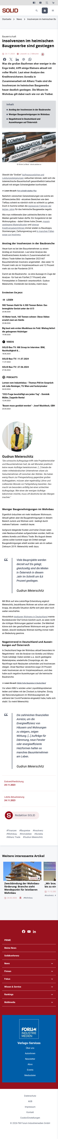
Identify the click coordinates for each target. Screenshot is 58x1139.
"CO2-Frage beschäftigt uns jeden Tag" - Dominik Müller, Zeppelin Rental (26, 396)
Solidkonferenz (11, 955)
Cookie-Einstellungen (30, 1118)
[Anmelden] (45, 10)
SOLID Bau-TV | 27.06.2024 (15, 367)
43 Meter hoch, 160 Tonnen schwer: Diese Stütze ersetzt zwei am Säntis (26, 318)
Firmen (7, 971)
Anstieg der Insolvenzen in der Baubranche (30, 109)
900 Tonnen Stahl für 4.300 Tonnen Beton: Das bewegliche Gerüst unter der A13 (24, 307)
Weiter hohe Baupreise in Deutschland (31, 683)
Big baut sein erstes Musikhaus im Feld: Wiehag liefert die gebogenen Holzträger (28, 330)
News (19, 19)
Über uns (30, 1048)
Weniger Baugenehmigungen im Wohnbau (29, 114)
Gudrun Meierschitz (33, 837)
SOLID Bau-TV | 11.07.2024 (15, 359)
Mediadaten (30, 1075)
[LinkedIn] (17, 59)
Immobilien (26, 834)
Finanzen (11, 830)
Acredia (38, 834)
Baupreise (24, 830)
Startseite (6, 19)
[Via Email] (23, 59)
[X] (10, 59)
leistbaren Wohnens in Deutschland (30, 616)
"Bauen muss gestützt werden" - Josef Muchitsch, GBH (28, 405)
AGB (30, 1101)
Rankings (8, 994)
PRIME (7, 940)
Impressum (30, 1107)
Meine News (10, 948)
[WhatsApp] (30, 59)
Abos (30, 1064)
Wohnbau (11, 834)
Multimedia (9, 1002)
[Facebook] (23, 931)
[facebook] (4, 59)
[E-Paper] (34, 2)
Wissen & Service (12, 986)
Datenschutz (30, 1096)
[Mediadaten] (47, 2)
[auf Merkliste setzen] (43, 54)
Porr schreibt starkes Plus (27, 191)
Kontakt (30, 1112)
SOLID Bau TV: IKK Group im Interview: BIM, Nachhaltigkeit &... (23, 349)
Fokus (7, 979)
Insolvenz (38, 830)
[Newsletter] (40, 2)
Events (30, 1070)
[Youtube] (29, 931)
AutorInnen (30, 1053)
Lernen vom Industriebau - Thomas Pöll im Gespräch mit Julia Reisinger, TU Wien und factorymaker (27, 384)
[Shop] (53, 2)
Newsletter (30, 1059)
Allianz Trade (13, 837)
